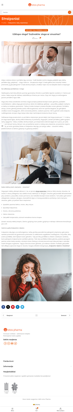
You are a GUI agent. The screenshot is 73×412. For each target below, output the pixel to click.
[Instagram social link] (8, 343)
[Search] (69, 12)
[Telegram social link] (22, 307)
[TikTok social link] (15, 343)
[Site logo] (36, 4)
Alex (36, 38)
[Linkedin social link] (17, 307)
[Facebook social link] (3, 307)
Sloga (45, 30)
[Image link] (12, 329)
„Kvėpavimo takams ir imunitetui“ (59, 246)
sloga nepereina (41, 191)
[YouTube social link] (12, 343)
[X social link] (8, 307)
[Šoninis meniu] (2, 126)
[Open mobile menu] (2, 5)
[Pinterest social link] (13, 307)
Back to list (36, 315)
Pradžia (3, 23)
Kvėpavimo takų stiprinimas (18, 23)
